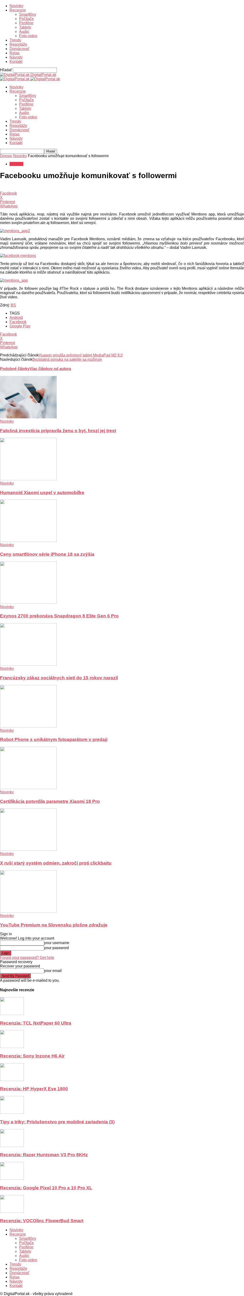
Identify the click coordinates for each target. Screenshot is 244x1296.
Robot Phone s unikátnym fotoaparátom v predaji (53, 739)
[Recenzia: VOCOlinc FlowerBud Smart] (12, 1212)
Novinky (16, 6)
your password (56, 948)
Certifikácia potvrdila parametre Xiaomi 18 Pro (50, 801)
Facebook (18, 322)
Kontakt (16, 62)
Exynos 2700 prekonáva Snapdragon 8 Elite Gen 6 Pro (59, 615)
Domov (6, 156)
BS (13, 305)
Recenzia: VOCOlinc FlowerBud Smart (41, 1220)
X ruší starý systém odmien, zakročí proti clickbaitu (56, 863)
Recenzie (18, 10)
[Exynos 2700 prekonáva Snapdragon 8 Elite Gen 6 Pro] (28, 602)
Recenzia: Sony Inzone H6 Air (32, 1055)
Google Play (20, 326)
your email (53, 971)
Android (16, 317)
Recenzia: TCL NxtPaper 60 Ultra (35, 1023)
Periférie (26, 23)
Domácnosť (19, 49)
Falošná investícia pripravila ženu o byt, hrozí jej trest (58, 430)
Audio (24, 32)
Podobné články (15, 369)
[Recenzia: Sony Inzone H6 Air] (12, 1047)
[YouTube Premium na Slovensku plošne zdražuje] (28, 911)
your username (56, 943)
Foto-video (28, 36)
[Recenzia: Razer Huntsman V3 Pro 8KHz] (12, 1146)
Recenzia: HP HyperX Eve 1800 (34, 1088)
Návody (16, 57)
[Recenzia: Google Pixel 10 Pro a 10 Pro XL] (12, 1178)
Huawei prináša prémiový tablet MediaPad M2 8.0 (81, 355)
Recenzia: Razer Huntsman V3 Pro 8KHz (44, 1154)
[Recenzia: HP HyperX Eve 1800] (12, 1080)
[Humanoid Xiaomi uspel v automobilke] (28, 479)
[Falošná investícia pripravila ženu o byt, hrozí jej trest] (28, 417)
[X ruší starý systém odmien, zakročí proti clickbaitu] (28, 849)
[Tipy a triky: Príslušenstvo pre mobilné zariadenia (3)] (12, 1113)
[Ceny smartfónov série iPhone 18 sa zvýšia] (28, 541)
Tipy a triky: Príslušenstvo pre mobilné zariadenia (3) (57, 1121)
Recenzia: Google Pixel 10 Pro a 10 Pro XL (46, 1187)
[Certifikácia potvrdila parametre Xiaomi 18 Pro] (28, 788)
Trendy (15, 40)
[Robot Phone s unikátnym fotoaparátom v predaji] (28, 726)
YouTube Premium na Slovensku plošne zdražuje (53, 924)
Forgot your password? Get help (27, 958)
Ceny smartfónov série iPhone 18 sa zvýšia (47, 554)
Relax (15, 53)
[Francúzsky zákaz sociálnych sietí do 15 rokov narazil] (28, 664)
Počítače (26, 19)
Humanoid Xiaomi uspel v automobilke (42, 492)
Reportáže (18, 44)
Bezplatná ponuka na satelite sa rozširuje (67, 359)
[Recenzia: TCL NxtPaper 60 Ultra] (12, 1014)
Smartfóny (27, 14)
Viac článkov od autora (50, 369)
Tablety (25, 27)
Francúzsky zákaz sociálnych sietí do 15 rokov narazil (59, 677)
